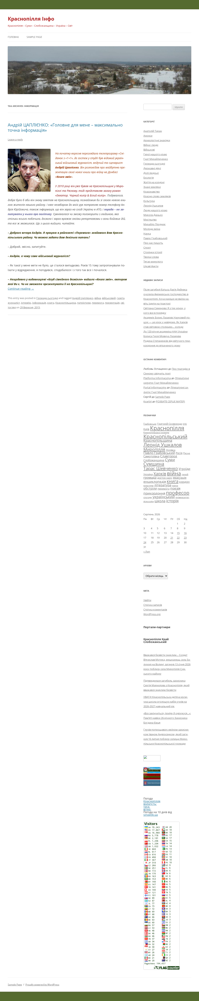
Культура (149, 201)
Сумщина (153, 464)
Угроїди (184, 469)
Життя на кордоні (153, 182)
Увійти (147, 600)
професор (177, 492)
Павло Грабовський (155, 238)
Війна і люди (150, 145)
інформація (39, 302)
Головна (13, 37)
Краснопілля (167, 428)
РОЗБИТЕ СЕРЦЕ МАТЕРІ (170, 401)
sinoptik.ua (150, 815)
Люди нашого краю (155, 210)
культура (148, 485)
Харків (160, 473)
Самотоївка (151, 456)
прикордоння (154, 493)
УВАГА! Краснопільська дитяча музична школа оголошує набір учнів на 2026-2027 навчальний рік (165, 701)
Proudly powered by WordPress (42, 984)
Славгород (168, 456)
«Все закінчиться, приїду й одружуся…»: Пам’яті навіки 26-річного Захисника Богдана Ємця (167, 718)
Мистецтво (150, 219)
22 (178, 537)
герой (185, 474)
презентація (112, 302)
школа (159, 501)
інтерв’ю (26, 302)
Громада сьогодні (47, 298)
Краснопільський (165, 436)
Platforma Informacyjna (157, 378)
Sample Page (34, 37)
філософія (148, 501)
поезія (175, 488)
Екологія (148, 177)
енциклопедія (154, 481)
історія (172, 500)
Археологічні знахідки (156, 140)
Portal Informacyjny (154, 387)
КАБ (185, 423)
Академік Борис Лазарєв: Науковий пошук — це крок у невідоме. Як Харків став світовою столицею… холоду (166, 322)
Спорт (147, 247)
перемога (98, 302)
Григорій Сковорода (169, 424)
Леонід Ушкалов (153, 205)
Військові (149, 149)
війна (97, 298)
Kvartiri (147, 401)
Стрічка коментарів (155, 609)
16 (185, 533)
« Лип (146, 551)
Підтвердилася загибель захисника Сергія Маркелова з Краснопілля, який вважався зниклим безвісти (166, 685)
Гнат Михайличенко (155, 159)
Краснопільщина (65, 302)
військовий (109, 298)
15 (178, 533)
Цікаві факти (150, 266)
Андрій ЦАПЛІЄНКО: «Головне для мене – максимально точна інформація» (65, 127)
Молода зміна (151, 229)
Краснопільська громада (156, 432)
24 (144, 542)
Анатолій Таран (152, 131)
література (162, 485)
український (164, 496)
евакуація (179, 478)
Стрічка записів (152, 605)
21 (171, 537)
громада (149, 477)
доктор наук (164, 478)
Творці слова (151, 257)
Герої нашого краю (155, 154)
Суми (170, 459)
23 (185, 537)
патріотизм (84, 302)
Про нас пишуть (153, 243)
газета (120, 298)
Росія (179, 453)
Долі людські (151, 173)
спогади (147, 497)
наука (175, 485)
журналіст (14, 302)
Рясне (186, 453)
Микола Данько (153, 215)
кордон (184, 482)
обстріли (150, 488)
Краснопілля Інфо (31, 18)
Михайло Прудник (154, 224)
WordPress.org (152, 614)
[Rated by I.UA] (152, 760)
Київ (146, 429)
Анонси (147, 135)
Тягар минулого (153, 261)
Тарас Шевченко (160, 468)
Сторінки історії (152, 252)
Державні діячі (152, 168)
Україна (148, 474)
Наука (147, 233)
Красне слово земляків (157, 196)
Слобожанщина (153, 460)
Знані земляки (152, 187)
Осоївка (170, 450)
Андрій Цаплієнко (82, 298)
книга (50, 302)
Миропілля (154, 449)
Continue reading (21, 288)
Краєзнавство (151, 191)
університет (182, 497)
